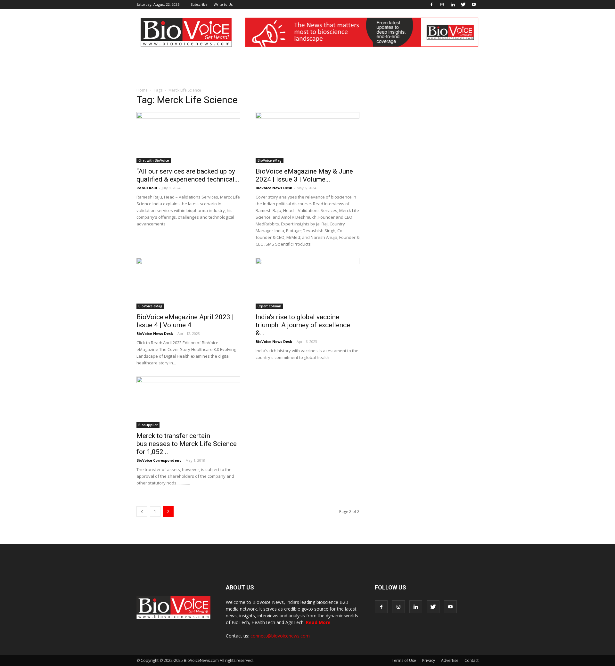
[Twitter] (463, 4)
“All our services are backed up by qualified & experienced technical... (187, 175)
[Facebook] (431, 4)
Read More (318, 622)
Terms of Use (404, 660)
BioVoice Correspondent (158, 460)
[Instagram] (442, 4)
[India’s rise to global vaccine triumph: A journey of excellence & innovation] (307, 283)
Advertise (449, 660)
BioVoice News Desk (274, 187)
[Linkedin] (452, 4)
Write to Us (223, 4)
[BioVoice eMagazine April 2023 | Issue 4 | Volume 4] (188, 283)
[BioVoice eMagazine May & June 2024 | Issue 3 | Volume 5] (307, 137)
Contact (471, 660)
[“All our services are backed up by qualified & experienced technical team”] (188, 137)
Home (142, 90)
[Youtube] (474, 4)
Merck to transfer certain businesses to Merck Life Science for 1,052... (186, 444)
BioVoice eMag (270, 160)
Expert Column (269, 306)
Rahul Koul (146, 187)
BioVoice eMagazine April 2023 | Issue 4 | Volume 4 (185, 321)
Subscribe (199, 4)
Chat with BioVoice (153, 160)
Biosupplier (148, 425)
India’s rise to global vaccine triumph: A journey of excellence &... (303, 325)
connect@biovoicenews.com (280, 636)
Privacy (428, 660)
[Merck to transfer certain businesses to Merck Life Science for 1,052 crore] (188, 402)
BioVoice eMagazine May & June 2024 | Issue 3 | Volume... (304, 175)
